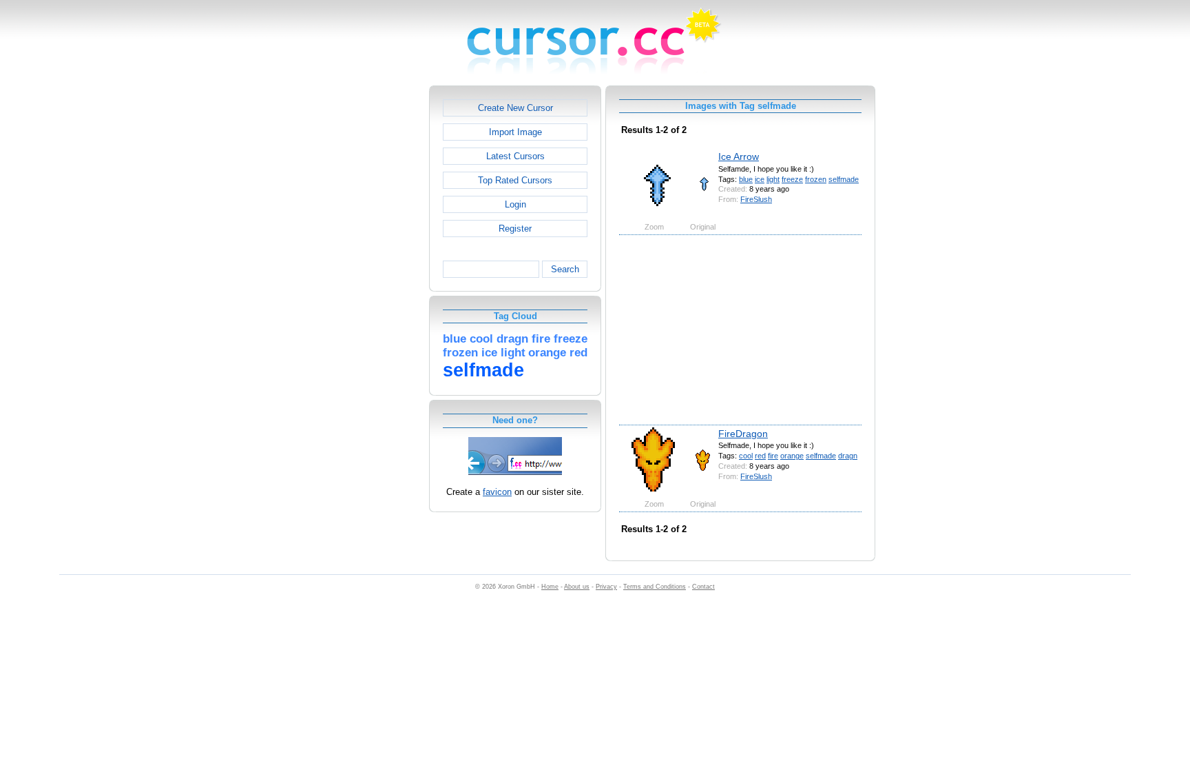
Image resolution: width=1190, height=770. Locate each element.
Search (565, 269)
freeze (792, 179)
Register (515, 228)
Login (515, 204)
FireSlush (756, 199)
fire (773, 456)
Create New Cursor (515, 108)
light (773, 179)
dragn (847, 456)
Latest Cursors (515, 156)
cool (746, 456)
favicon (497, 492)
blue (746, 179)
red (760, 456)
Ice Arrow (738, 156)
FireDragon (743, 433)
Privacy (606, 586)
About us (576, 586)
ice (759, 179)
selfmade (843, 179)
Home (550, 586)
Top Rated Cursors (515, 180)
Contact (703, 586)
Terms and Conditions (654, 586)
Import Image (515, 132)
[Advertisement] (370, 292)
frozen (815, 179)
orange (792, 456)
